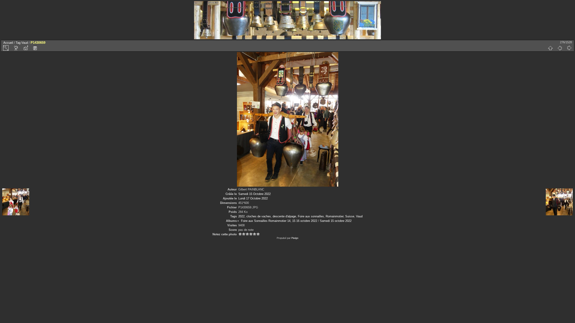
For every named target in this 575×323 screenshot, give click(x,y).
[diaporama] (16, 48)
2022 (241, 216)
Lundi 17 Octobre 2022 (253, 198)
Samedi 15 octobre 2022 (336, 221)
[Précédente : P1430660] (559, 48)
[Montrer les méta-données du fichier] (25, 48)
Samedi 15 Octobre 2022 (254, 194)
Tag (18, 42)
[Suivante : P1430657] (569, 48)
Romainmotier (334, 216)
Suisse (349, 216)
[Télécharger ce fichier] (35, 48)
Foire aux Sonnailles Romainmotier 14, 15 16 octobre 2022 (279, 221)
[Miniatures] (550, 48)
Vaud (24, 42)
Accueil (8, 42)
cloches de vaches (258, 216)
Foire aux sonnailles (311, 216)
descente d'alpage (284, 216)
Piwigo (294, 238)
